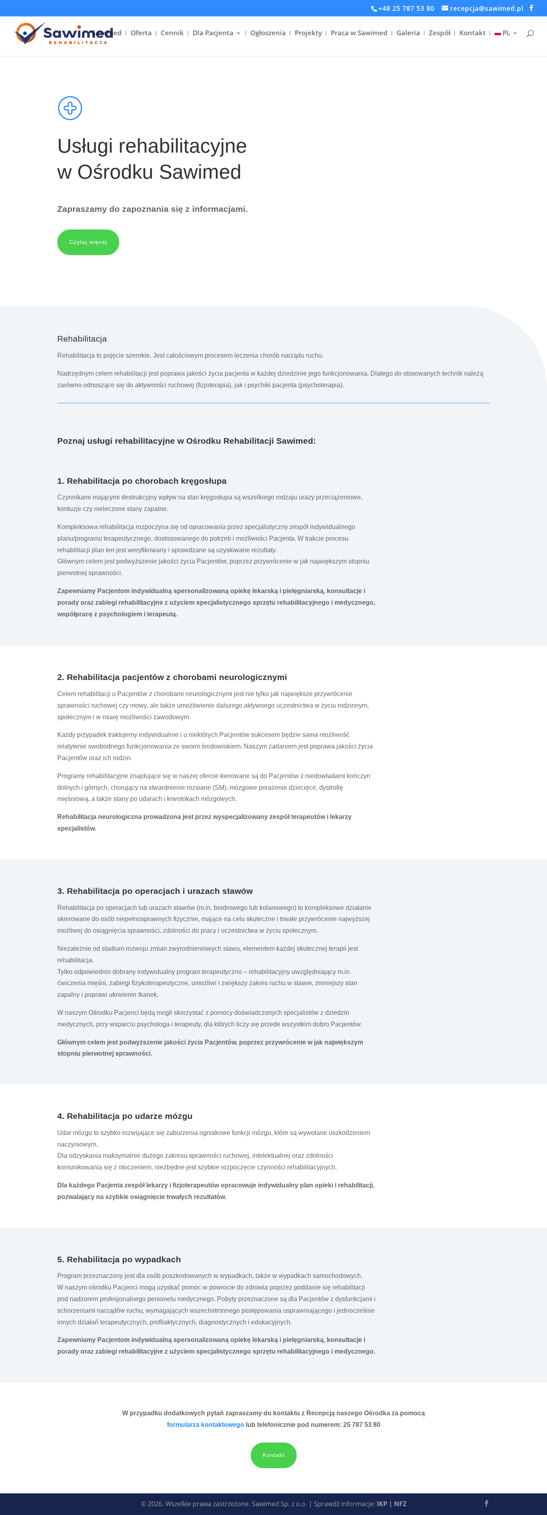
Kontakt (472, 33)
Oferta (141, 33)
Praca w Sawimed (359, 33)
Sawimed (107, 33)
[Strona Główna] (65, 33)
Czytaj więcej (88, 242)
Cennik (172, 33)
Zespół (439, 33)
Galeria (408, 33)
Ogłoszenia (268, 33)
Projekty (308, 33)
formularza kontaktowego (205, 1424)
